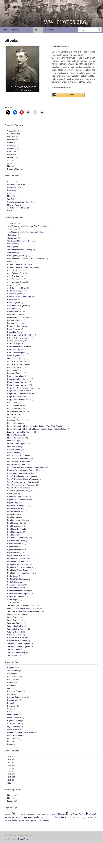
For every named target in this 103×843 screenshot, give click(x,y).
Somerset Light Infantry (16, 587)
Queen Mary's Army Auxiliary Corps (21, 473)
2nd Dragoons (12, 246)
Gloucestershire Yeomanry (17, 364)
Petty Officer (12, 738)
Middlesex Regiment (15, 440)
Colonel (10, 711)
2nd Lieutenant (13, 670)
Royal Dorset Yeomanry (16, 508)
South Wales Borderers (16, 596)
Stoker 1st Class (13, 723)
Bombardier (11, 706)
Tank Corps (11, 602)
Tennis (23, 821)
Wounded (10, 148)
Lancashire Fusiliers (15, 405)
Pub (6, 821)
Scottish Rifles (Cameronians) (18, 579)
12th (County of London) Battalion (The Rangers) (26, 226)
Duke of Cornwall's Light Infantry (19, 335)
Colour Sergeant (13, 729)
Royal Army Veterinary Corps (18, 499)
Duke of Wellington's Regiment (19, 338)
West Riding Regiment (16, 626)
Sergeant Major (13, 700)
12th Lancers (12, 229)
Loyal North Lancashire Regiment (20, 432)
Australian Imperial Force (17, 207)
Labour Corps (12, 402)
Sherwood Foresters (15, 584)
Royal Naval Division (15, 543)
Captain (10, 682)
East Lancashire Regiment (17, 346)
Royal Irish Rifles (14, 534)
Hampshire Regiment (15, 373)
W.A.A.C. (10, 199)
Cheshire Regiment (14, 311)
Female (10, 801)
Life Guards (11, 417)
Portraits (10, 133)
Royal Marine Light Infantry (17, 537)
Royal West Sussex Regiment (19, 570)
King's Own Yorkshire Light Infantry (20, 393)
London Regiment (14, 423)
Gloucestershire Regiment (17, 361)
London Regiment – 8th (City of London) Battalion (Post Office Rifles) (34, 426)
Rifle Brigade (12, 493)
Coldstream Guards (14, 314)
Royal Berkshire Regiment (17, 505)
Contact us (49, 29)
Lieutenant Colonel (14, 691)
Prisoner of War (13, 169)
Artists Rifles (12, 285)
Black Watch (12, 299)
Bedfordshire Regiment (16, 290)
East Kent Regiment (15, 343)
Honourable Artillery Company (18, 379)
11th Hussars (12, 223)
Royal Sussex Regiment (16, 555)
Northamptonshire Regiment (18, 461)
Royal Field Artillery (14, 514)
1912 (9, 759)
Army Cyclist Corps (14, 270)
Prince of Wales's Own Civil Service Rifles (23, 470)
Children (10, 145)
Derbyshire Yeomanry (15, 323)
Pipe (90, 817)
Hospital (9, 817)
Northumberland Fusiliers (17, 464)
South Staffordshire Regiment (18, 593)
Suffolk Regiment (14, 599)
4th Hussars (12, 252)
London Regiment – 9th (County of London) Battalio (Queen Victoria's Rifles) (36, 429)
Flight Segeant (13, 714)
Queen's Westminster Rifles (18, 487)
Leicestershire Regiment (16, 411)
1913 (9, 762)
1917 (9, 774)
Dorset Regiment (13, 329)
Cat (58, 814)
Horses (10, 154)
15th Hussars (12, 235)
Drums (75, 814)
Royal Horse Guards (15, 526)
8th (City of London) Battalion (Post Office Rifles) (26, 258)
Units (9, 151)
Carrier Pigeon (50, 814)
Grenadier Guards (14, 370)
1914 (9, 765)
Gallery (26, 29)
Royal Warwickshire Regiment (18, 558)
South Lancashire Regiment (18, 590)
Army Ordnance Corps (16, 273)
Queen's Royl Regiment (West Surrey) (22, 485)
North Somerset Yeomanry (17, 455)
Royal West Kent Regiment (17, 564)
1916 (9, 771)
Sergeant (10, 667)
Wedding (45, 820)
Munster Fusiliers (14, 446)
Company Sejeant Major (16, 697)
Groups (10, 130)
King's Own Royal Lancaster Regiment (22, 387)
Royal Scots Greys (14, 552)
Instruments (31, 817)
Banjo (28, 814)
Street (15, 821)
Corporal (10, 673)
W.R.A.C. (10, 210)
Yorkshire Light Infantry (16, 652)
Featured (10, 157)
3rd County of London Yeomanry (19, 249)
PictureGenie (23, 839)
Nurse (9, 190)
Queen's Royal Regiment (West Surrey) (22, 482)
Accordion (8, 814)
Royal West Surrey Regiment (18, 567)
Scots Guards (12, 576)
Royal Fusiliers (13, 517)
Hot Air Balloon (18, 818)
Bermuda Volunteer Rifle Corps (19, 296)
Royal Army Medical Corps (17, 496)
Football (82, 814)
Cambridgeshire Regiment (17, 305)
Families (10, 139)
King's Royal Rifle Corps (16, 396)
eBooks (38, 29)
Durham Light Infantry (15, 340)
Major (9, 688)
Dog (69, 813)
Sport (10, 820)
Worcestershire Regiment (17, 637)
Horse (91, 813)
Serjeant (10, 744)
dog (8, 160)
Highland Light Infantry (16, 376)
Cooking (63, 814)
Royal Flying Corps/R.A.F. (17, 184)
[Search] (99, 29)
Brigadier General (14, 720)
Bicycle (38, 814)
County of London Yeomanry (18, 317)
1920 (9, 783)
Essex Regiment (13, 355)
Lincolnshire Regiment (15, 420)
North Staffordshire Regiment (18, 458)
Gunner (10, 694)
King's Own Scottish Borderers (19, 390)
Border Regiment (13, 302)
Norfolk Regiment (14, 449)
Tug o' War (32, 821)
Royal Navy (11, 187)
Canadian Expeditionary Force (19, 202)
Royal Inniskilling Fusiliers (17, 529)
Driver (9, 703)
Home (4, 29)
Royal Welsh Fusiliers (15, 561)
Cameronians (12, 308)
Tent (27, 821)
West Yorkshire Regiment (17, 629)
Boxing (43, 814)
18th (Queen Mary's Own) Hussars (20, 240)
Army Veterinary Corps (16, 282)
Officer (9, 708)
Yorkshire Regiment (14, 655)
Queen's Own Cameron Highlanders (21, 476)
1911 (9, 756)
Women (10, 142)
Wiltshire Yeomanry (14, 634)
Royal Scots (12, 546)
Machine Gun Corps (15, 435)
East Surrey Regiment (15, 349)
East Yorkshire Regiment (17, 352)
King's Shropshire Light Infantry (19, 399)
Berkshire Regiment (15, 293)
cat (8, 163)
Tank (19, 821)
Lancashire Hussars (15, 408)
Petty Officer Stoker (15, 735)
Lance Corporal (13, 676)
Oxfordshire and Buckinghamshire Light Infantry (25, 467)
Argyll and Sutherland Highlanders (20, 264)
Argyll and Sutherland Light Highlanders (22, 267)
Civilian (10, 193)
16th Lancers (12, 238)
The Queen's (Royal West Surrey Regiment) (24, 611)
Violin (39, 820)
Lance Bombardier (14, 717)
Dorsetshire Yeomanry (15, 332)
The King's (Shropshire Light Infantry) (21, 605)
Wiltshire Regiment (14, 632)
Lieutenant (11, 679)
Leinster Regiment (14, 414)
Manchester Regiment (15, 437)
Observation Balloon (71, 818)
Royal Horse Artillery (15, 523)
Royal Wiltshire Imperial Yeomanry (20, 573)
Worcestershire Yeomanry (17, 640)
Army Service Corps (15, 279)
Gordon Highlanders (15, 367)
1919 (9, 780)
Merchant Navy (13, 205)
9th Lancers (11, 261)
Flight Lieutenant (13, 726)
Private (10, 685)
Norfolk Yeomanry (14, 452)
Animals (19, 813)
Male (9, 795)
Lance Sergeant (13, 741)
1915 (9, 768)
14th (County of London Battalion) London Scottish (26, 232)
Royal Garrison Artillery (16, 520)
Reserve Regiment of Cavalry (18, 490)
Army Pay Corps (13, 276)
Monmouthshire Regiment (17, 443)
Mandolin (43, 817)
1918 (9, 777)
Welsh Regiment (13, 620)
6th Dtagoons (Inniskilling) (17, 255)
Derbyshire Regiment (15, 320)
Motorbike (11, 166)
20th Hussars (12, 243)
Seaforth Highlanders (15, 582)
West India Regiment (15, 623)
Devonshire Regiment (15, 326)
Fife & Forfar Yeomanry (16, 358)
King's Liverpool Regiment (17, 382)
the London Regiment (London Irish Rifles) (23, 608)
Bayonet (33, 814)
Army (9, 181)
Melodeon (51, 818)
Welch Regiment (13, 617)
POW (95, 817)
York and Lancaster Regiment (18, 643)
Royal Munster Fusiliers (16, 540)
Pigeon (85, 818)
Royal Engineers (13, 511)
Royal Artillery (12, 502)
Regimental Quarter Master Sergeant (21, 732)
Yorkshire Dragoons (14, 649)
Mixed (9, 196)
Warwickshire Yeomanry (16, 614)
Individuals (11, 136)
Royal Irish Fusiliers (15, 532)
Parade (80, 818)
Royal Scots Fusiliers (15, 549)
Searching (15, 29)
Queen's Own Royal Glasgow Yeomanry (22, 479)
